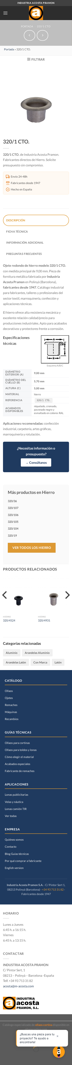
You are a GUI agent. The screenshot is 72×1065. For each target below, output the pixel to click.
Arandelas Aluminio (37, 652)
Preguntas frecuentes (24, 253)
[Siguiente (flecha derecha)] (18, 1057)
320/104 (13, 528)
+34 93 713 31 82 (53, 889)
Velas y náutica (14, 802)
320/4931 (44, 620)
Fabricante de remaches (19, 771)
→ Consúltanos (36, 462)
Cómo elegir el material (19, 757)
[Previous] (5, 603)
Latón (58, 662)
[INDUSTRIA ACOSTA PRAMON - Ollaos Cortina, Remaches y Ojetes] (36, 13)
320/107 (13, 508)
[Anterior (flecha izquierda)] (4, 1057)
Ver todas (11, 816)
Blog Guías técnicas (17, 853)
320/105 (13, 521)
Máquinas (11, 712)
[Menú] (5, 13)
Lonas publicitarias (16, 794)
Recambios (11, 719)
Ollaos (9, 691)
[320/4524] (18, 594)
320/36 (12, 501)
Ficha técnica (17, 231)
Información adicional (24, 242)
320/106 (13, 515)
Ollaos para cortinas (17, 743)
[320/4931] (53, 594)
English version (14, 868)
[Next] (66, 603)
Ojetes (9, 698)
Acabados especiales (17, 764)
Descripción (15, 220)
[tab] (36, 220)
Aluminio (11, 652)
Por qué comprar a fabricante (23, 861)
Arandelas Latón (16, 662)
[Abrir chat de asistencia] (59, 1052)
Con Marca (40, 662)
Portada (27, 26)
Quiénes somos (14, 839)
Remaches (11, 705)
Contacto (10, 846)
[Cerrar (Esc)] (4, 1038)
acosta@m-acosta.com (18, 986)
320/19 (12, 535)
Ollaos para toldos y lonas (21, 750)
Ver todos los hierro (31, 547)
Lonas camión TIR (16, 809)
